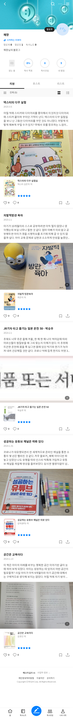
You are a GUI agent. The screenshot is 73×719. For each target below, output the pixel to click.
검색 (53, 4)
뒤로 (5, 4)
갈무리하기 (60, 203)
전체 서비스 (67, 4)
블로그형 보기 (59, 93)
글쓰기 (36, 711)
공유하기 (67, 203)
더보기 (60, 4)
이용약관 (40, 678)
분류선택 (5, 93)
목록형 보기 (68, 93)
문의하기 (51, 678)
